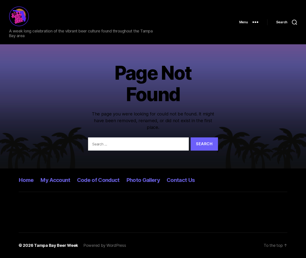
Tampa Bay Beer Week (56, 245)
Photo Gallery (143, 180)
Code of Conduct (98, 180)
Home (26, 180)
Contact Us (181, 180)
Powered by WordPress (104, 245)
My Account (55, 180)
